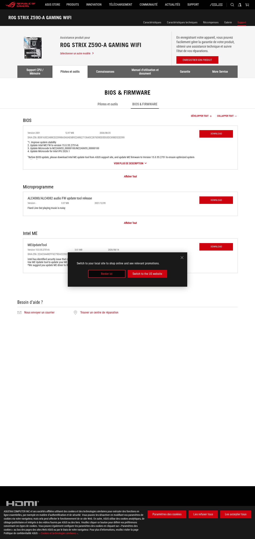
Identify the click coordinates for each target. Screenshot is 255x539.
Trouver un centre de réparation (99, 312)
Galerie (228, 22)
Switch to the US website (147, 274)
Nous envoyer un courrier (39, 312)
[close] (182, 257)
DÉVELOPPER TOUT (200, 116)
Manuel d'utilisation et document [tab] (145, 71)
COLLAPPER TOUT (225, 116)
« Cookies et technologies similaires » (58, 533)
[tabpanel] (127, 202)
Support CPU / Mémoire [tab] (35, 71)
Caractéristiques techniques (182, 22)
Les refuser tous (203, 514)
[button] (216, 134)
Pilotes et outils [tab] (70, 71)
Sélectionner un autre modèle (75, 53)
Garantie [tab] (185, 71)
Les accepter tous (235, 514)
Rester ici (106, 274)
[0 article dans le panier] (247, 4)
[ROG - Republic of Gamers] (20, 4)
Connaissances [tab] (105, 71)
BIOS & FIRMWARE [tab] (144, 104)
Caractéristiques (152, 22)
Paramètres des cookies (167, 514)
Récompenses (211, 22)
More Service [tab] (220, 71)
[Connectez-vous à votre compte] (239, 4)
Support (241, 22)
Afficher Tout (130, 176)
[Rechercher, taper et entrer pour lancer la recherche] (232, 4)
